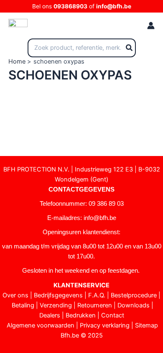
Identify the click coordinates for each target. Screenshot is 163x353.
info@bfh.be (113, 6)
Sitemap (146, 325)
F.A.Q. (96, 295)
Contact (112, 315)
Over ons (15, 295)
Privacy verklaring (105, 325)
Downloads (133, 305)
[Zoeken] (129, 48)
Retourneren (94, 305)
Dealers (49, 315)
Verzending (56, 305)
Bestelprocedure (134, 295)
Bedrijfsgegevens (58, 295)
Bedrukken (81, 315)
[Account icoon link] (151, 25)
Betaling (23, 305)
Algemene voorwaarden (40, 325)
